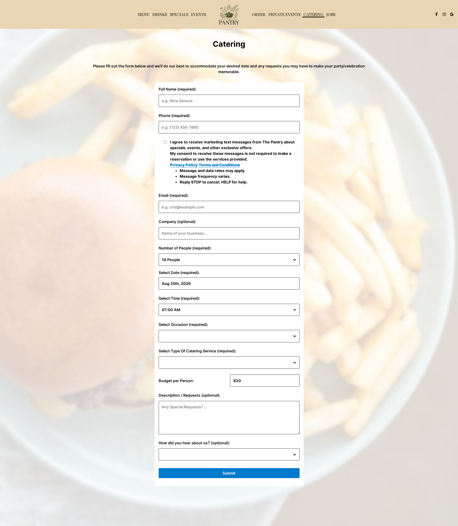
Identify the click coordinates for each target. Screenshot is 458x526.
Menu (144, 14)
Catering (313, 14)
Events (198, 14)
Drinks (159, 14)
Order (258, 14)
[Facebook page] (436, 14)
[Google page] (452, 14)
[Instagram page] (444, 14)
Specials (179, 14)
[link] (229, 14)
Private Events (284, 14)
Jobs (330, 14)
